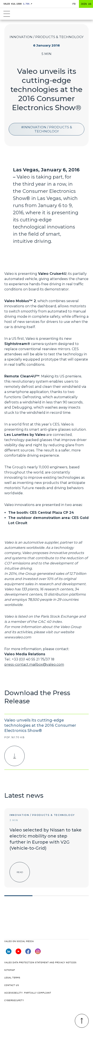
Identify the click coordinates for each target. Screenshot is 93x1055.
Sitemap (9, 970)
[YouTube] (18, 952)
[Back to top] (81, 1021)
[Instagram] (38, 952)
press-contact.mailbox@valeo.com (34, 664)
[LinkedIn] (8, 952)
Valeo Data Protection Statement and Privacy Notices (40, 962)
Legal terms (12, 977)
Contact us (11, 985)
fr (74, 3)
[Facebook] (28, 952)
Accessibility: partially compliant (27, 992)
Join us (86, 3)
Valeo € (17, 3)
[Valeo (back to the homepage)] (46, 14)
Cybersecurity (14, 1000)
